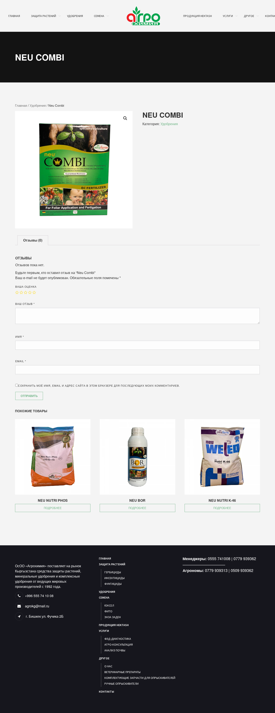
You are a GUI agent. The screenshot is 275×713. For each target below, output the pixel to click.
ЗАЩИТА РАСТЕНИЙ (43, 16)
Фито (108, 611)
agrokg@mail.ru (37, 606)
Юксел (109, 605)
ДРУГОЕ (249, 16)
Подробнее (53, 508)
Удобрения (38, 105)
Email (20, 361)
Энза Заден (112, 617)
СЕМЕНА (99, 16)
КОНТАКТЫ (106, 691)
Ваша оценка (26, 286)
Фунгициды (113, 584)
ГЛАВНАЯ (14, 16)
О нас (108, 666)
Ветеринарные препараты (122, 672)
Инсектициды (114, 578)
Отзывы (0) (32, 240)
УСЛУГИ (228, 16)
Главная (21, 105)
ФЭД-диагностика (117, 639)
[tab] (32, 240)
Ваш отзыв (25, 304)
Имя (19, 336)
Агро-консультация (118, 644)
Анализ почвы (114, 650)
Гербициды (112, 572)
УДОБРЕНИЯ (75, 16)
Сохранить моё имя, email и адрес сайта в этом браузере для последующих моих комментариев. (99, 385)
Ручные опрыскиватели (121, 684)
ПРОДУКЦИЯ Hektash (197, 16)
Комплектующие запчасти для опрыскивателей (139, 678)
